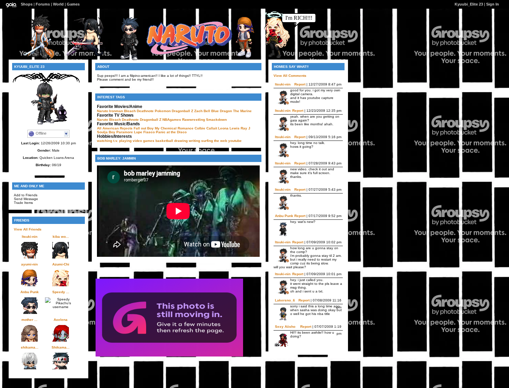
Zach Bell (202, 111)
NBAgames (171, 119)
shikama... (29, 347)
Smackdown (216, 119)
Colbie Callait (206, 128)
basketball (164, 141)
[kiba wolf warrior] (87, 58)
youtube (235, 141)
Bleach (130, 111)
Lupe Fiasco (144, 132)
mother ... (29, 320)
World (58, 4)
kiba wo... (61, 236)
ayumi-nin (29, 264)
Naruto (102, 111)
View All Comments (290, 76)
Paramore (124, 132)
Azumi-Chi (60, 264)
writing (194, 141)
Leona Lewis (229, 128)
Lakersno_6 (285, 300)
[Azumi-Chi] (271, 58)
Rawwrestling (193, 119)
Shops (27, 4)
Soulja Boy (106, 132)
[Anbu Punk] (126, 59)
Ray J (245, 128)
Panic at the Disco (171, 132)
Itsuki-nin (29, 236)
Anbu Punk (29, 292)
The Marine (242, 111)
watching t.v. (107, 141)
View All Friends (28, 229)
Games (73, 4)
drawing (181, 141)
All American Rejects (115, 128)
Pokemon (163, 111)
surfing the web (214, 141)
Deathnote (145, 111)
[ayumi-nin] (241, 57)
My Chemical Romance (174, 128)
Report (299, 84)
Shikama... (61, 347)
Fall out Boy (144, 128)
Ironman (116, 111)
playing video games (136, 141)
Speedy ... (60, 292)
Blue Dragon (221, 111)
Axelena (61, 320)
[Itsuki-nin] (36, 58)
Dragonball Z (182, 111)
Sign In (492, 4)
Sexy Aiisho (285, 326)
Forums (43, 4)
